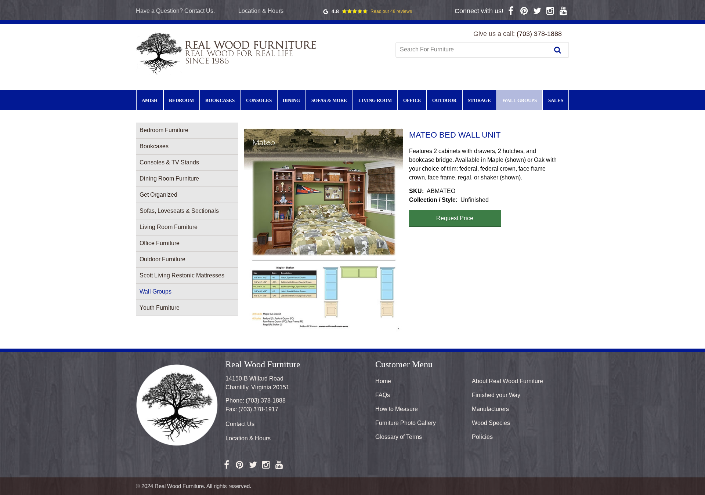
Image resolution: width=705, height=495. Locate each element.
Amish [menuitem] (150, 100)
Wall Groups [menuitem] (519, 100)
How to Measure (396, 409)
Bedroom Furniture (164, 130)
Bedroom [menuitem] (181, 100)
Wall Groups (155, 291)
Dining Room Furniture (169, 178)
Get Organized (158, 195)
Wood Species (491, 423)
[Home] (227, 53)
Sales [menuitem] (555, 100)
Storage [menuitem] (479, 100)
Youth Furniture (160, 308)
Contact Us (239, 424)
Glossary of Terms (398, 437)
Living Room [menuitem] (375, 100)
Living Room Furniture (169, 227)
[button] (323, 230)
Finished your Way (496, 395)
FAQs (382, 395)
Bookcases (154, 146)
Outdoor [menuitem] (444, 100)
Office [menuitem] (412, 100)
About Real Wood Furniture (507, 381)
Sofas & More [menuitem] (329, 100)
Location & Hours (260, 11)
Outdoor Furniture (162, 259)
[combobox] (473, 50)
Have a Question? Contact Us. (175, 11)
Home (383, 381)
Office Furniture (160, 243)
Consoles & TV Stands (169, 162)
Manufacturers (490, 409)
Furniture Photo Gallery (405, 423)
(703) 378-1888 (539, 33)
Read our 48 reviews (391, 11)
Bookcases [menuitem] (220, 100)
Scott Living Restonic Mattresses (182, 275)
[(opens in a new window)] (511, 11)
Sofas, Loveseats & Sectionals (179, 211)
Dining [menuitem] (291, 100)
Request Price (454, 218)
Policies (482, 437)
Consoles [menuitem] (259, 100)
